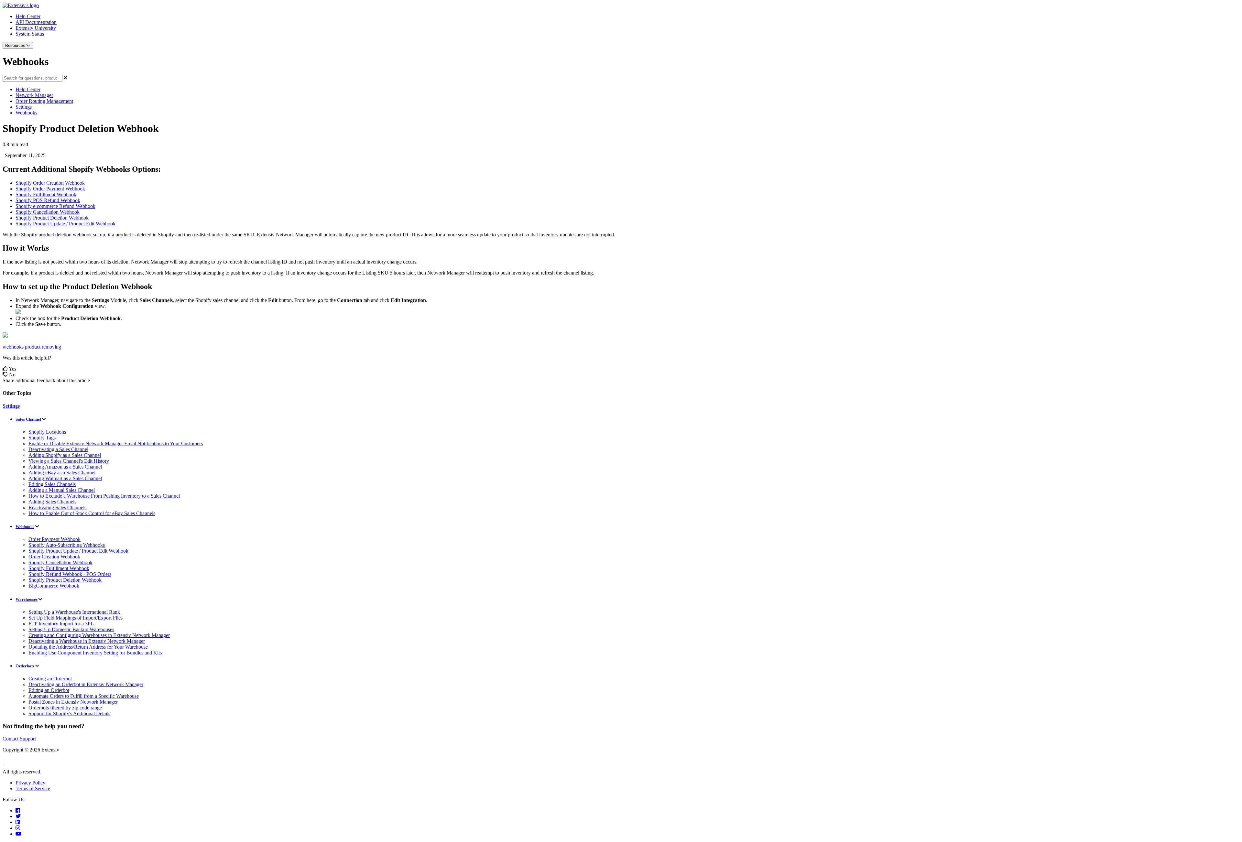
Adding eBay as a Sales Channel (61, 472)
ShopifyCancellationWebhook (48, 212)
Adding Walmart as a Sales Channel (65, 478)
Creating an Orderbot (50, 678)
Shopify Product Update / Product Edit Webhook (78, 551)
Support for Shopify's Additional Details (69, 713)
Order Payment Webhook (54, 539)
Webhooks (26, 112)
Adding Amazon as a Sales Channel (65, 467)
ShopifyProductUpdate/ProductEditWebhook (65, 223)
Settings (24, 107)
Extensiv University (36, 28)
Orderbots (25, 666)
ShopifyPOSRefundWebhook (48, 200)
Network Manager (34, 95)
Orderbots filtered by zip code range (65, 707)
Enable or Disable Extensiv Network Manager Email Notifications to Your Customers (115, 443)
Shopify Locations (47, 432)
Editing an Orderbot (48, 690)
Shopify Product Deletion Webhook (65, 580)
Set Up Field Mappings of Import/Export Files (75, 618)
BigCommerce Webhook (53, 585)
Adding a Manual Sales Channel (61, 490)
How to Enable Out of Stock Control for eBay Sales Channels (91, 513)
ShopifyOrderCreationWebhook (50, 183)
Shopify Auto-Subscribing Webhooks (66, 545)
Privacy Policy (30, 782)
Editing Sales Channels (52, 484)
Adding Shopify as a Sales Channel (64, 455)
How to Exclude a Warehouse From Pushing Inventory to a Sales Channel (104, 496)
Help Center (28, 16)
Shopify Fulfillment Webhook (58, 568)
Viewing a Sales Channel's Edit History (68, 461)
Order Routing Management (44, 101)
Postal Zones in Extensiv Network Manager (73, 702)
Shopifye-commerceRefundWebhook (55, 206)
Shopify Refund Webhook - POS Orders (69, 574)
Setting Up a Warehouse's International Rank (74, 612)
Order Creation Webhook (54, 556)
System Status (30, 34)
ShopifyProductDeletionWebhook (52, 218)
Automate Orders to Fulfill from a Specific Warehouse (83, 696)
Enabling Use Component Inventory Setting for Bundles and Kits (95, 652)
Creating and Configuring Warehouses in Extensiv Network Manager (99, 635)
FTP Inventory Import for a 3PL (61, 623)
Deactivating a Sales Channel (58, 449)
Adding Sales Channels (52, 501)
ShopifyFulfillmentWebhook (46, 194)
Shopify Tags (42, 437)
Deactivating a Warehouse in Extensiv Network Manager (86, 641)
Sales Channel (28, 419)
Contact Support (19, 738)
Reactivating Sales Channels (57, 507)
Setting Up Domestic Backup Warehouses (71, 629)
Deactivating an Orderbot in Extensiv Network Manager (85, 684)
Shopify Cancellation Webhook (60, 562)
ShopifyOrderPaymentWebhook (50, 188)
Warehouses (27, 599)
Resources (16, 45)
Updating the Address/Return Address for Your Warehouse (88, 647)
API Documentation (36, 22)
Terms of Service (33, 788)
